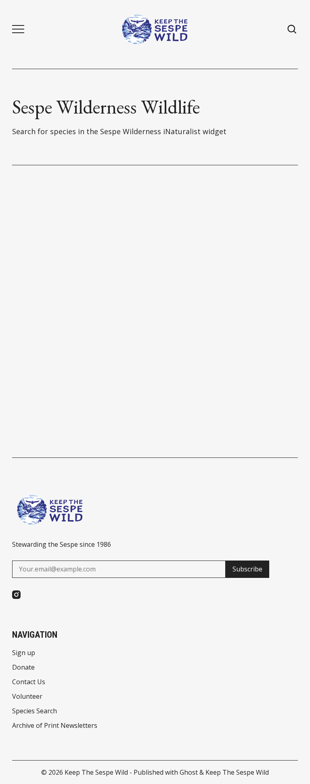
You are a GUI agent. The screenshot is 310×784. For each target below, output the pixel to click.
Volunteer (27, 696)
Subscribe (247, 569)
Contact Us (28, 682)
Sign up (23, 652)
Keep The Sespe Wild (96, 772)
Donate (23, 667)
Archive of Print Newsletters (54, 725)
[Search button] (292, 29)
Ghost (189, 772)
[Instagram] (16, 594)
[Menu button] (18, 29)
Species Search (34, 711)
